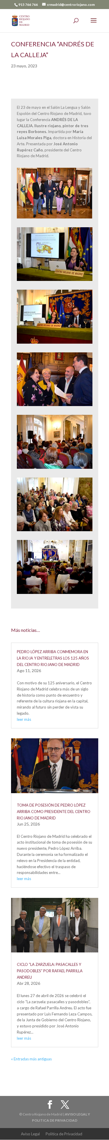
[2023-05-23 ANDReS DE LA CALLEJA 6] (54, 468)
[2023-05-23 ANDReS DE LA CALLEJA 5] (54, 531)
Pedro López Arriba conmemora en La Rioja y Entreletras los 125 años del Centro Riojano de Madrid (53, 658)
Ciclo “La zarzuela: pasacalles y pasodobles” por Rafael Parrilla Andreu (50, 971)
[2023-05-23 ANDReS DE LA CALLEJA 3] (54, 594)
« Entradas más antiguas (31, 1059)
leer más (24, 719)
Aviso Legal (30, 1134)
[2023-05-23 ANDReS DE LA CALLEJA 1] (54, 406)
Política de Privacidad (64, 1134)
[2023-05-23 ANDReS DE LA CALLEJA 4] (54, 343)
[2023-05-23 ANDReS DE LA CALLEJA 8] (54, 281)
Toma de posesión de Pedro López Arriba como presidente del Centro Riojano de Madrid (53, 811)
